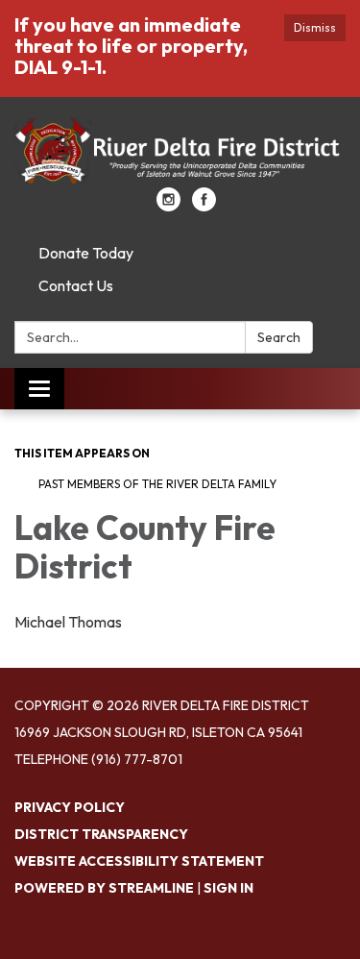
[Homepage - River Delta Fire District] (180, 151)
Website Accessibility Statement (139, 861)
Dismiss (315, 27)
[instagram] (168, 205)
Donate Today (85, 252)
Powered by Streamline (104, 888)
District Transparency (101, 834)
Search (278, 337)
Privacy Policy (69, 807)
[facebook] (204, 205)
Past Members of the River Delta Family (157, 484)
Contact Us (75, 285)
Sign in (228, 888)
